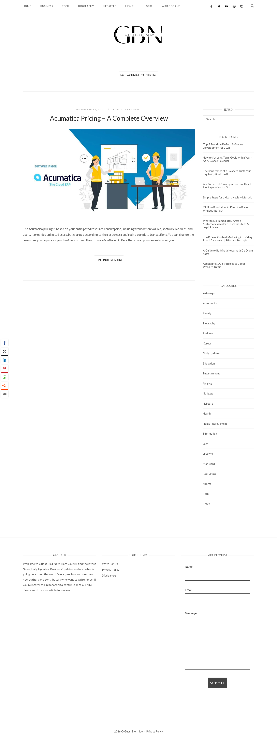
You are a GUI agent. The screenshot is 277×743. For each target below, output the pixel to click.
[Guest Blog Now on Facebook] (211, 6)
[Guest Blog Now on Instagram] (242, 6)
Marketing (209, 463)
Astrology (209, 293)
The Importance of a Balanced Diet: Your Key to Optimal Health (227, 172)
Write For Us (171, 5)
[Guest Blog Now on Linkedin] (226, 6)
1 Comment (133, 109)
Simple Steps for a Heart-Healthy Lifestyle (227, 197)
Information (210, 433)
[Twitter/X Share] (4, 351)
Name (189, 566)
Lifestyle (109, 5)
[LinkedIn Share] (4, 360)
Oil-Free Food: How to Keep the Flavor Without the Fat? (226, 209)
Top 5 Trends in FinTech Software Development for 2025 (223, 146)
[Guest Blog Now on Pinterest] (234, 6)
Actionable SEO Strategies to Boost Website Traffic (224, 265)
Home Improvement (215, 423)
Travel (206, 503)
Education (209, 363)
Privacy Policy (110, 569)
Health (130, 5)
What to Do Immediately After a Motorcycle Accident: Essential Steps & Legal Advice (226, 224)
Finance (207, 383)
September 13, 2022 (90, 109)
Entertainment (211, 373)
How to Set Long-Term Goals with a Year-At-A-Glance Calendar (227, 159)
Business (46, 5)
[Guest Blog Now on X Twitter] (219, 6)
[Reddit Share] (4, 385)
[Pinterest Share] (4, 368)
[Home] (138, 43)
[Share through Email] (4, 394)
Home (27, 5)
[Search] (249, 117)
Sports (207, 483)
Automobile (210, 303)
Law (205, 443)
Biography (86, 5)
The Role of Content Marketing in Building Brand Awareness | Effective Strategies (227, 239)
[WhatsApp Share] (4, 377)
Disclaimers (109, 575)
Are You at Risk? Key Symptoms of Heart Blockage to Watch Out (227, 185)
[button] (4, 402)
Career (207, 343)
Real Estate (209, 473)
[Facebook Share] (4, 343)
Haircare (208, 403)
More (149, 5)
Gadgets (208, 393)
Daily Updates (211, 353)
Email (188, 590)
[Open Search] (252, 6)
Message (191, 613)
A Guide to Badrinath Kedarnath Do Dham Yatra (228, 252)
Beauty (207, 313)
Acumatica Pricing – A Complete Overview (109, 118)
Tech (65, 5)
